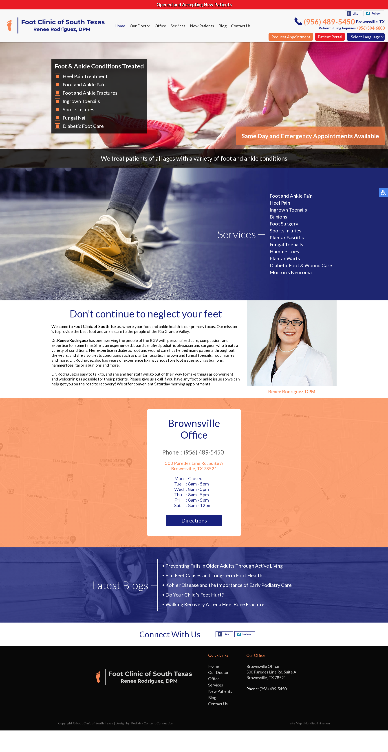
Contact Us (241, 25)
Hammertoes (284, 251)
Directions (194, 520)
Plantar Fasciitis (287, 237)
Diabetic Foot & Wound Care (301, 265)
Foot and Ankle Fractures (90, 93)
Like (355, 13)
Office (160, 25)
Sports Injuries (78, 109)
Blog (222, 25)
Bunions (278, 217)
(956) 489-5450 (329, 22)
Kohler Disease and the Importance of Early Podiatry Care (228, 585)
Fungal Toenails (286, 244)
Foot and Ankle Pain (84, 84)
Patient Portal (330, 36)
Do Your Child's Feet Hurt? (194, 595)
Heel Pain (280, 203)
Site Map (296, 723)
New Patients (202, 25)
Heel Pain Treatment (85, 76)
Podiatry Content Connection (152, 723)
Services (178, 25)
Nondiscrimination (317, 723)
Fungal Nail (75, 118)
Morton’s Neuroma (291, 272)
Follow (376, 13)
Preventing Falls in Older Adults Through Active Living (224, 566)
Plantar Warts (285, 258)
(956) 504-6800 (371, 28)
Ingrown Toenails (81, 101)
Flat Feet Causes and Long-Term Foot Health (213, 575)
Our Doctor (140, 25)
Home (120, 25)
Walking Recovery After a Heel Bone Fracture (215, 604)
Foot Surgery (284, 224)
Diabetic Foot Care (83, 126)
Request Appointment (290, 36)
